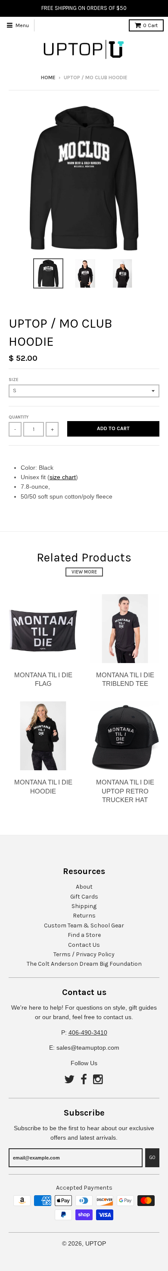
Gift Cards (84, 896)
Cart (150, 25)
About (84, 886)
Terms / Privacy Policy (84, 954)
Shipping (84, 906)
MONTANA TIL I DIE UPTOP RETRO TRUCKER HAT (125, 791)
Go (152, 1157)
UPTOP (95, 1243)
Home (48, 77)
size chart (63, 477)
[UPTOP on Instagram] (98, 1080)
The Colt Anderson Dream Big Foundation (84, 963)
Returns (84, 915)
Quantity (18, 417)
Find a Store (84, 935)
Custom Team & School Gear (84, 925)
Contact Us (84, 945)
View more (84, 572)
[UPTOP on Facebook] (84, 1080)
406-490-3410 (87, 1032)
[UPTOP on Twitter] (69, 1080)
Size (14, 379)
